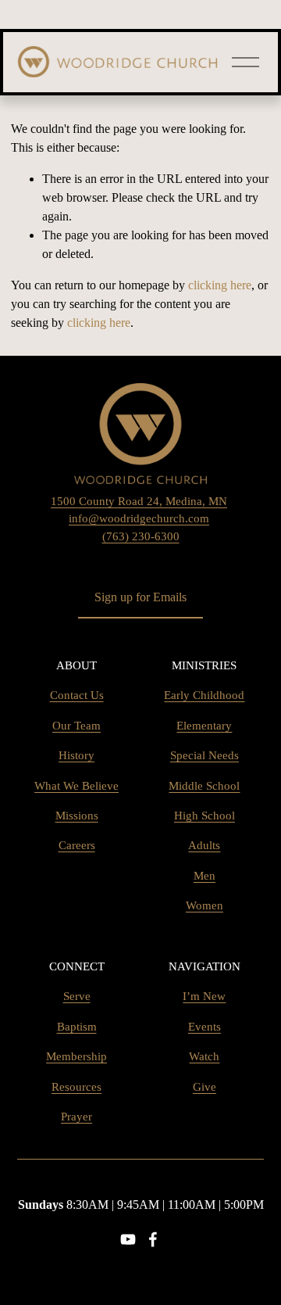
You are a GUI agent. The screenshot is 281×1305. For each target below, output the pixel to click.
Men (204, 875)
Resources (76, 1087)
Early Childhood (204, 695)
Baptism (77, 1026)
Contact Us (77, 695)
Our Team (76, 725)
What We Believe (76, 786)
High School (204, 815)
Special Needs (204, 755)
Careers (77, 845)
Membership (76, 1056)
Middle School (204, 786)
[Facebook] (153, 1239)
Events (204, 1026)
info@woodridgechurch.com (139, 518)
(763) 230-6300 (141, 536)
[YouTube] (128, 1239)
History (76, 755)
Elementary (204, 725)
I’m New (204, 996)
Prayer (76, 1116)
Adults (204, 845)
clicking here (219, 285)
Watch (204, 1056)
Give (204, 1087)
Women (204, 905)
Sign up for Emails (140, 597)
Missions (76, 815)
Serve (77, 996)
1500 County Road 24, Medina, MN (139, 501)
